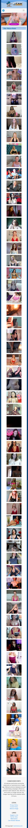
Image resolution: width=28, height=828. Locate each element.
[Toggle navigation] (24, 10)
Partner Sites (14, 817)
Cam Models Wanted (14, 820)
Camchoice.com (17, 826)
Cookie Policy (14, 807)
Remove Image (14, 808)
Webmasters (14, 818)
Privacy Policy (14, 805)
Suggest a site (14, 815)
